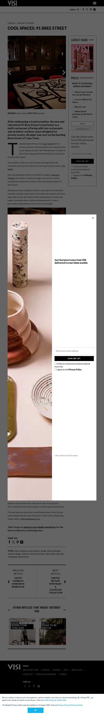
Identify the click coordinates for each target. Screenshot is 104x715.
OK (35, 710)
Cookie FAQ (61, 700)
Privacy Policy (63, 705)
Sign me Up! (74, 358)
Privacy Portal (76, 705)
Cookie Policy (49, 700)
